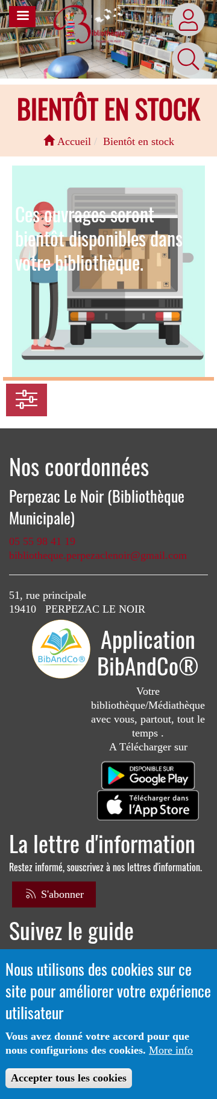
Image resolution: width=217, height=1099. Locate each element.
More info (171, 1050)
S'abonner (61, 894)
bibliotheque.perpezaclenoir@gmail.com (98, 555)
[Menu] (22, 16)
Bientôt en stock (138, 141)
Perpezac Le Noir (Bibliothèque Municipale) (96, 507)
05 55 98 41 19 (42, 541)
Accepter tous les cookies (69, 1078)
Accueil (72, 141)
